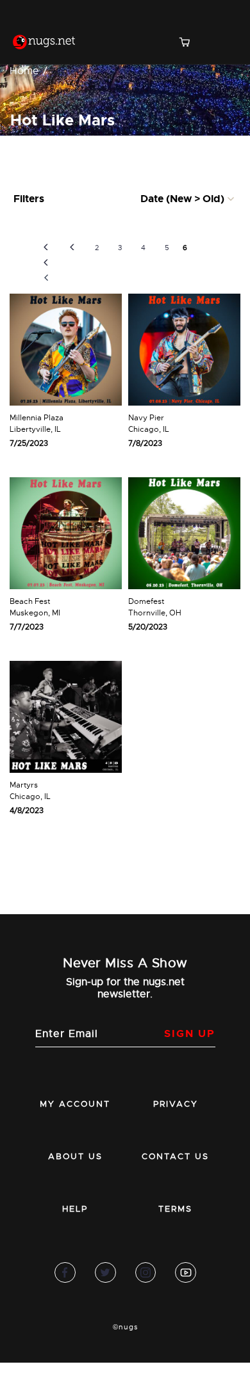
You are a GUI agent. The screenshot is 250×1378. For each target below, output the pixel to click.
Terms (175, 1208)
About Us (75, 1156)
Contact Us (175, 1156)
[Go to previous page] (72, 247)
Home (24, 71)
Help (75, 1208)
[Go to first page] (46, 263)
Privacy (175, 1103)
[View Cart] (189, 43)
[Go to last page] (227, 263)
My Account (75, 1103)
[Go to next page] (203, 247)
